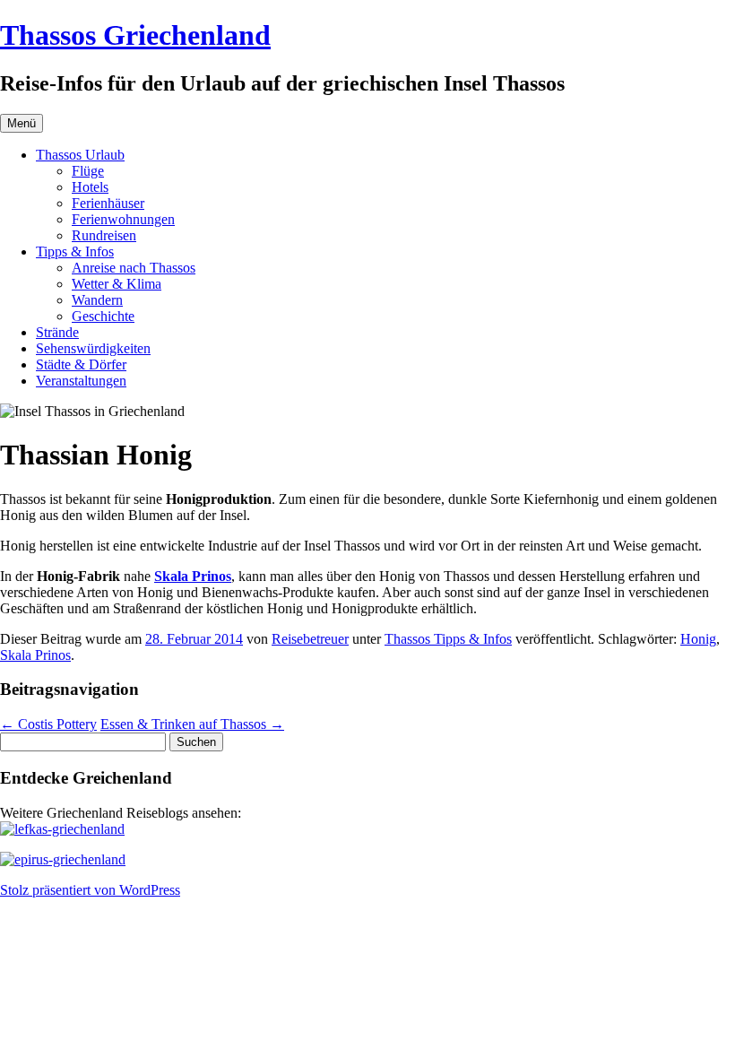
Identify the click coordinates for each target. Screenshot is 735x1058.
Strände (57, 332)
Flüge (88, 170)
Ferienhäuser (108, 203)
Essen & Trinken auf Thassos (192, 724)
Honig (698, 638)
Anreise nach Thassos (133, 267)
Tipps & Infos (75, 251)
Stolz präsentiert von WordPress (90, 890)
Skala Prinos (35, 655)
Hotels (90, 187)
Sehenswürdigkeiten (93, 348)
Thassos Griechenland (135, 35)
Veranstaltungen (81, 380)
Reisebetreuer (310, 638)
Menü (21, 123)
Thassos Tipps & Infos (448, 638)
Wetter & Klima (116, 283)
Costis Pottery (48, 724)
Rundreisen (104, 235)
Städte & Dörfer (81, 364)
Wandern (97, 300)
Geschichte (103, 316)
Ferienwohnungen (123, 219)
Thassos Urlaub (80, 154)
